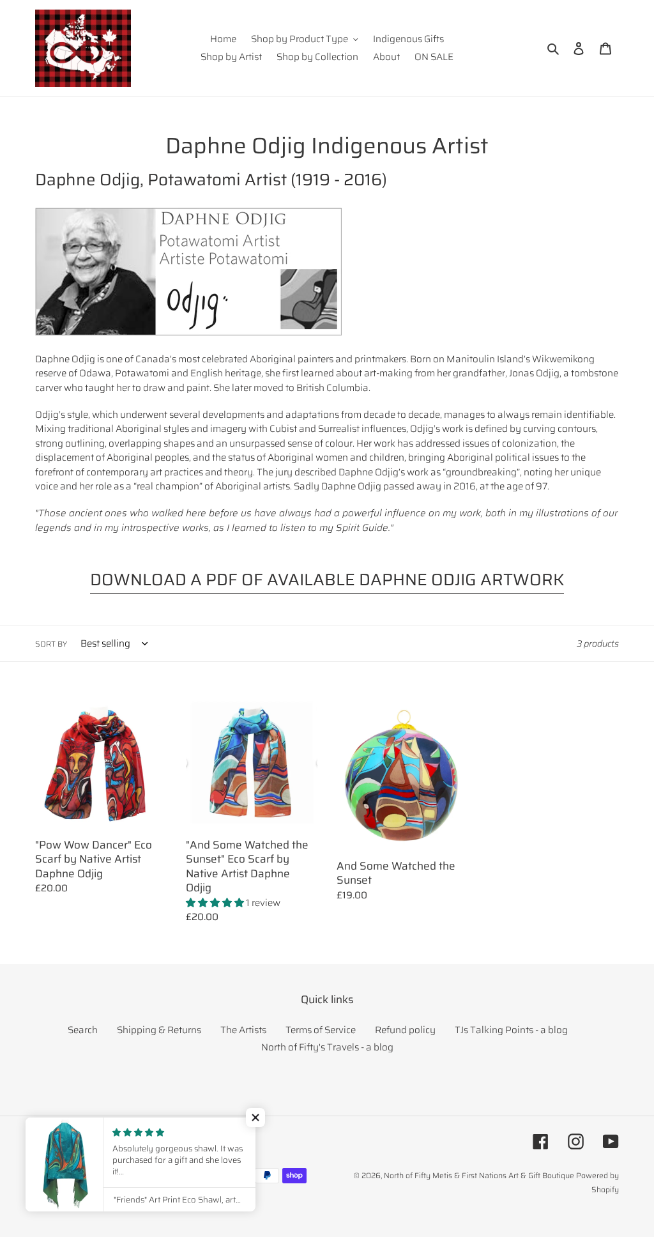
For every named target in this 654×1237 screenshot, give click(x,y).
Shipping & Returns (159, 1030)
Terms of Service (320, 1030)
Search (83, 1030)
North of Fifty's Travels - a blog (327, 1047)
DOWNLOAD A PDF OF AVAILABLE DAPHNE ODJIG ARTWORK (327, 579)
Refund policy (405, 1030)
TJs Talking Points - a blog (511, 1030)
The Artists (243, 1030)
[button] (255, 1117)
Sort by (51, 644)
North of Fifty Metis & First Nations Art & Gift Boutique (479, 1175)
